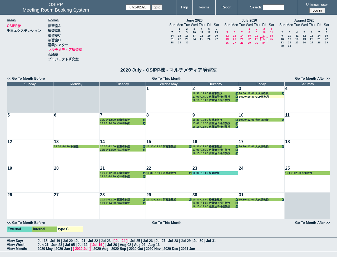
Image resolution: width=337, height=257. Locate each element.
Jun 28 (56, 245)
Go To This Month (166, 78)
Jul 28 (173, 241)
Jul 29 (186, 241)
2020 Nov (153, 249)
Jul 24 (120, 241)
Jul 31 (211, 241)
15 (179, 35)
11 (201, 32)
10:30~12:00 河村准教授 (161, 146)
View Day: (15, 241)
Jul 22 (93, 241)
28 (172, 42)
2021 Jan (188, 249)
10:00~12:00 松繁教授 (206, 173)
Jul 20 (68, 241)
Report (226, 7)
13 (216, 32)
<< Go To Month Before (26, 78)
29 (179, 42)
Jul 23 (106, 241)
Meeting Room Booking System (56, 10)
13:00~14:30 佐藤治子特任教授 (211, 96)
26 (209, 39)
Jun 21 (43, 245)
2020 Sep (118, 249)
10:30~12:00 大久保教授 (254, 93)
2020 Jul (81, 249)
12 (209, 32)
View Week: (16, 245)
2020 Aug (100, 249)
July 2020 (249, 20)
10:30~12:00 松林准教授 (207, 93)
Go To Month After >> (312, 78)
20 (216, 35)
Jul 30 (198, 241)
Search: (256, 7)
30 (187, 42)
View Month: (17, 249)
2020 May (45, 249)
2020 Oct (136, 249)
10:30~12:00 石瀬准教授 (115, 119)
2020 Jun (63, 249)
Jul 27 (160, 241)
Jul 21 (80, 241)
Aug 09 (139, 245)
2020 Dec (170, 249)
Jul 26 (148, 241)
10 (194, 32)
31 (264, 43)
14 (172, 35)
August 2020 (304, 20)
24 (194, 39)
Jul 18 (42, 241)
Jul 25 (135, 241)
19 (209, 35)
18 (201, 35)
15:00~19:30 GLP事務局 (254, 96)
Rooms (204, 7)
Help (184, 7)
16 (187, 35)
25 (201, 39)
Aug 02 (125, 245)
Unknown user (317, 5)
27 (216, 39)
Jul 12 (82, 245)
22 (179, 39)
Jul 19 (55, 241)
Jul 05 (70, 245)
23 (187, 39)
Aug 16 (154, 245)
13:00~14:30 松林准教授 (115, 123)
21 (172, 39)
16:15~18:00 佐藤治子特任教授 (211, 100)
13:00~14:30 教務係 (66, 146)
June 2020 (194, 20)
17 (194, 35)
